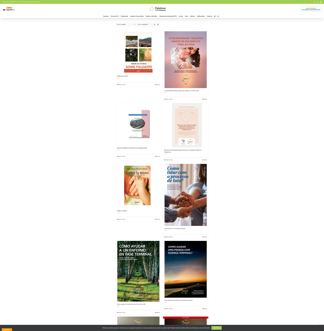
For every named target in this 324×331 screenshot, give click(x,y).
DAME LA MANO (122, 211)
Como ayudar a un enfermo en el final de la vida (131, 304)
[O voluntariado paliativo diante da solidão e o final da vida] (185, 59)
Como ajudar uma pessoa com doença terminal (178, 300)
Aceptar (216, 328)
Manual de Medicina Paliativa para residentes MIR (132, 148)
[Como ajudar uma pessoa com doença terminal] (185, 269)
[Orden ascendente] (134, 24)
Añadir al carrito (121, 84)
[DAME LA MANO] (138, 186)
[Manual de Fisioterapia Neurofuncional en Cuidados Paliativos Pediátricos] (185, 125)
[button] (218, 16)
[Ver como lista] (158, 24)
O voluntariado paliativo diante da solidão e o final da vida (181, 91)
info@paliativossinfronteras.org (33, 1)
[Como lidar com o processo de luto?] (185, 195)
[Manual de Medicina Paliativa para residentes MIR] (138, 124)
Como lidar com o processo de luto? (175, 228)
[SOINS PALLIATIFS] (138, 52)
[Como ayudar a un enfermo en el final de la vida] (138, 271)
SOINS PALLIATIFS (122, 76)
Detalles (158, 84)
